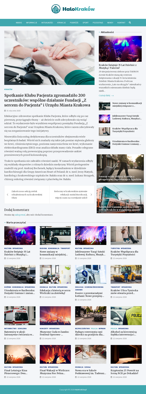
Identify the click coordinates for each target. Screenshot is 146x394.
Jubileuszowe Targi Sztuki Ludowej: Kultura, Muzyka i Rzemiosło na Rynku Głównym (126, 120)
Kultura (7, 248)
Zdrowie (79, 290)
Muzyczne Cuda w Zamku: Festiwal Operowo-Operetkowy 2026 (54, 335)
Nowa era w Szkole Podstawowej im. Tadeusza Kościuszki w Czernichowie (90, 373)
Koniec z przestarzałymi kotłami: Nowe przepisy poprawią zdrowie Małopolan (89, 297)
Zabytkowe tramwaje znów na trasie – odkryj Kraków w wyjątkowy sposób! (120, 208)
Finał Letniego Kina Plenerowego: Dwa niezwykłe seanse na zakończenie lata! (16, 374)
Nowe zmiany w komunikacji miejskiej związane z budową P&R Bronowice (127, 106)
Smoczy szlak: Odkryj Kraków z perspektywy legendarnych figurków (120, 178)
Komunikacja (53, 248)
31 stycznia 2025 (14, 110)
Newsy (110, 22)
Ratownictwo (10, 328)
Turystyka (115, 248)
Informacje (31, 22)
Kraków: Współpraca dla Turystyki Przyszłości (125, 129)
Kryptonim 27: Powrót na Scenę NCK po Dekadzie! (125, 372)
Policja (94, 328)
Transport (65, 248)
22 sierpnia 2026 (13, 258)
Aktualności (47, 22)
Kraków (8, 89)
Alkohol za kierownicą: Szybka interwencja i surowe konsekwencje (124, 335)
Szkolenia (22, 328)
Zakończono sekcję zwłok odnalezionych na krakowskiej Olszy (27, 194)
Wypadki (102, 328)
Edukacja (44, 287)
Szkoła (87, 367)
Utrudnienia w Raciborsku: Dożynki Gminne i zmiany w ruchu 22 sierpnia (126, 144)
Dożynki (7, 287)
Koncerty (44, 328)
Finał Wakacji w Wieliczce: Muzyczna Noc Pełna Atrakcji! (55, 373)
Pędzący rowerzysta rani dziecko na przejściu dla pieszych (88, 335)
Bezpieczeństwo (82, 328)
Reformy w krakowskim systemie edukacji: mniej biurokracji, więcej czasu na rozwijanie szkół (70, 194)
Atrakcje (61, 22)
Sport (86, 22)
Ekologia (79, 287)
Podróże (74, 22)
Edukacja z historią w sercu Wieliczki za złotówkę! (55, 292)
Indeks (19, 22)
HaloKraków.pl (81, 389)
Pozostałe (98, 22)
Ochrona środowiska (94, 287)
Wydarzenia (18, 248)
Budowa (43, 248)
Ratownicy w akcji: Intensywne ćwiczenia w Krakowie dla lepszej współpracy (18, 336)
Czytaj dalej (104, 95)
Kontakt (121, 22)
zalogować (20, 215)
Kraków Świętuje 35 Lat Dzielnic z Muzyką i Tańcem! (117, 66)
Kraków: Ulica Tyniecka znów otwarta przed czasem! (124, 293)
